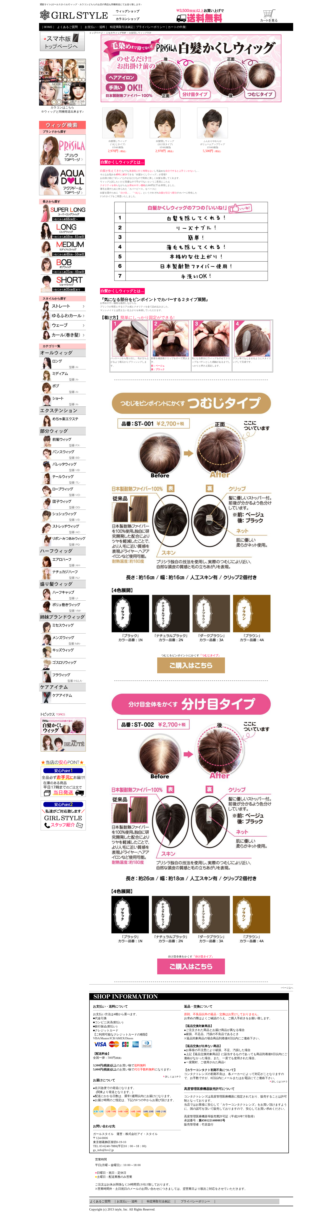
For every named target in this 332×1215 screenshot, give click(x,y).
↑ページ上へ (287, 988)
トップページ (96, 33)
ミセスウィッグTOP (116, 33)
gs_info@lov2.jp (103, 1150)
